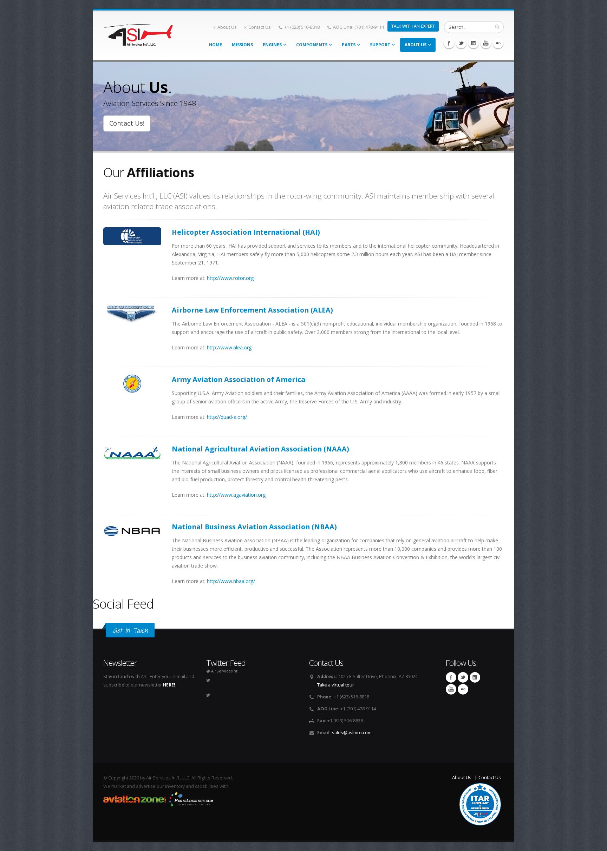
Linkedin (473, 43)
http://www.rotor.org (230, 278)
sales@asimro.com (352, 733)
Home (215, 45)
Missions (242, 45)
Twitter (461, 43)
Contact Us (259, 27)
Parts (348, 45)
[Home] (138, 33)
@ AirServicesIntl (222, 671)
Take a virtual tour (335, 685)
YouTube (486, 43)
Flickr (498, 43)
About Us (227, 27)
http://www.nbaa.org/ (231, 581)
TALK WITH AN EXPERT (413, 26)
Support (380, 45)
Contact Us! (126, 123)
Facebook (449, 43)
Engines (272, 45)
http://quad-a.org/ (227, 417)
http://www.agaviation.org (236, 494)
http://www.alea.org (229, 347)
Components (311, 45)
